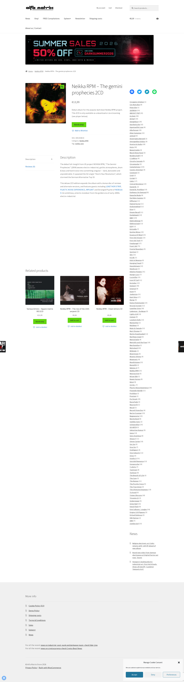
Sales (31, 625)
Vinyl (36, 18)
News (27, 18)
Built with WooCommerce (50, 667)
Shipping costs (95, 18)
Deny (153, 674)
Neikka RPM (39, 71)
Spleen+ (67, 18)
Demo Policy (34, 610)
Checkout (118, 8)
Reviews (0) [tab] (30, 166)
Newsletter (80, 18)
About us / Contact (33, 28)
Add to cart (74, 320)
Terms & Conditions (37, 620)
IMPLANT (90, 189)
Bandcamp (79, 124)
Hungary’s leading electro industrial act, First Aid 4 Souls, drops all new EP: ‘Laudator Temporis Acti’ (144, 565)
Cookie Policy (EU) (36, 605)
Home (30, 71)
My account (101, 8)
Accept (134, 674)
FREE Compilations (51, 18)
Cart (110, 8)
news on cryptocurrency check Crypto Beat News (61, 648)
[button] (179, 662)
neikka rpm (79, 144)
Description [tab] (30, 159)
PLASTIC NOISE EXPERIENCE (72, 189)
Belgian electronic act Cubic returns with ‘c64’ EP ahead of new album (144, 545)
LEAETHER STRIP (113, 186)
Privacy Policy (31, 667)
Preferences (171, 674)
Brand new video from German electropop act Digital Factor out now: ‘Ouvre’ (145, 555)
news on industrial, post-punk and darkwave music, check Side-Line (69, 645)
